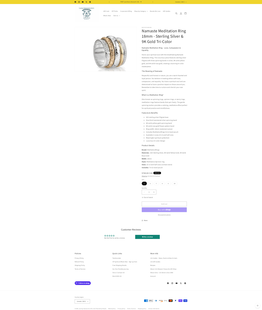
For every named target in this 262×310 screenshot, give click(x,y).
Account (153, 276)
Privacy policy (121, 308)
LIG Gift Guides (155, 262)
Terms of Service (80, 269)
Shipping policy (142, 308)
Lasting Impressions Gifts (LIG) (87, 308)
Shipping (144, 176)
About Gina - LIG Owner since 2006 (161, 273)
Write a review (147, 237)
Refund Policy (79, 262)
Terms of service (131, 308)
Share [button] (146, 220)
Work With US (116, 276)
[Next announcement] (153, 2)
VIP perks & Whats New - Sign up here (124, 262)
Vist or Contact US (118, 273)
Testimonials (116, 258)
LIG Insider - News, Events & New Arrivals (163, 258)
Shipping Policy (80, 265)
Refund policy (112, 308)
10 (176, 183)
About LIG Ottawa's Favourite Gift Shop (163, 269)
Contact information (153, 308)
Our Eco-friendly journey (120, 269)
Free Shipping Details (119, 265)
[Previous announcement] (109, 2)
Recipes (152, 265)
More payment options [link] (164, 214)
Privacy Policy (79, 258)
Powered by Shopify (101, 308)
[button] (141, 11)
